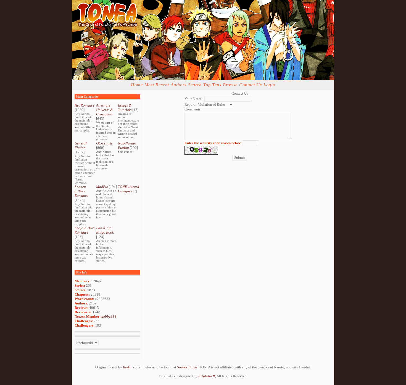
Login (269, 84)
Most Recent (156, 84)
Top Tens (212, 84)
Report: (190, 104)
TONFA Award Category (128, 189)
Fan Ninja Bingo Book (105, 230)
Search (195, 84)
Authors (178, 84)
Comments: (193, 109)
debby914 (108, 316)
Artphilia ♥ (206, 376)
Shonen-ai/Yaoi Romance (81, 191)
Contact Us (250, 84)
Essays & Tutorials (124, 107)
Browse (230, 84)
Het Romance (84, 105)
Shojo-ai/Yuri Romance (85, 230)
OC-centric (104, 143)
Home (137, 84)
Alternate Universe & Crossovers (104, 109)
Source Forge (187, 367)
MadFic (102, 187)
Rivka (127, 367)
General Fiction (81, 145)
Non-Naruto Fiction (127, 145)
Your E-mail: (194, 99)
